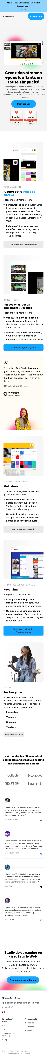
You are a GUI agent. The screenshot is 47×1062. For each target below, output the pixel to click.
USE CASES (8, 688)
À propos (5, 1040)
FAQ (4, 1054)
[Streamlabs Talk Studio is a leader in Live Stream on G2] (16, 118)
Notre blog (29, 1023)
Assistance (29, 1027)
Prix (3, 1029)
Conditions (25, 1054)
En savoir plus (23, 6)
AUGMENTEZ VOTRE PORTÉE (16, 482)
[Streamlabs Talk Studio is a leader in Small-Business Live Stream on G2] (30, 118)
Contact (28, 1031)
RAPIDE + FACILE (10, 300)
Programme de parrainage (8, 1034)
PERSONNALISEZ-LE (12, 187)
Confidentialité (14, 1054)
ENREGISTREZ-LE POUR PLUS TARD (19, 585)
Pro (3, 1025)
